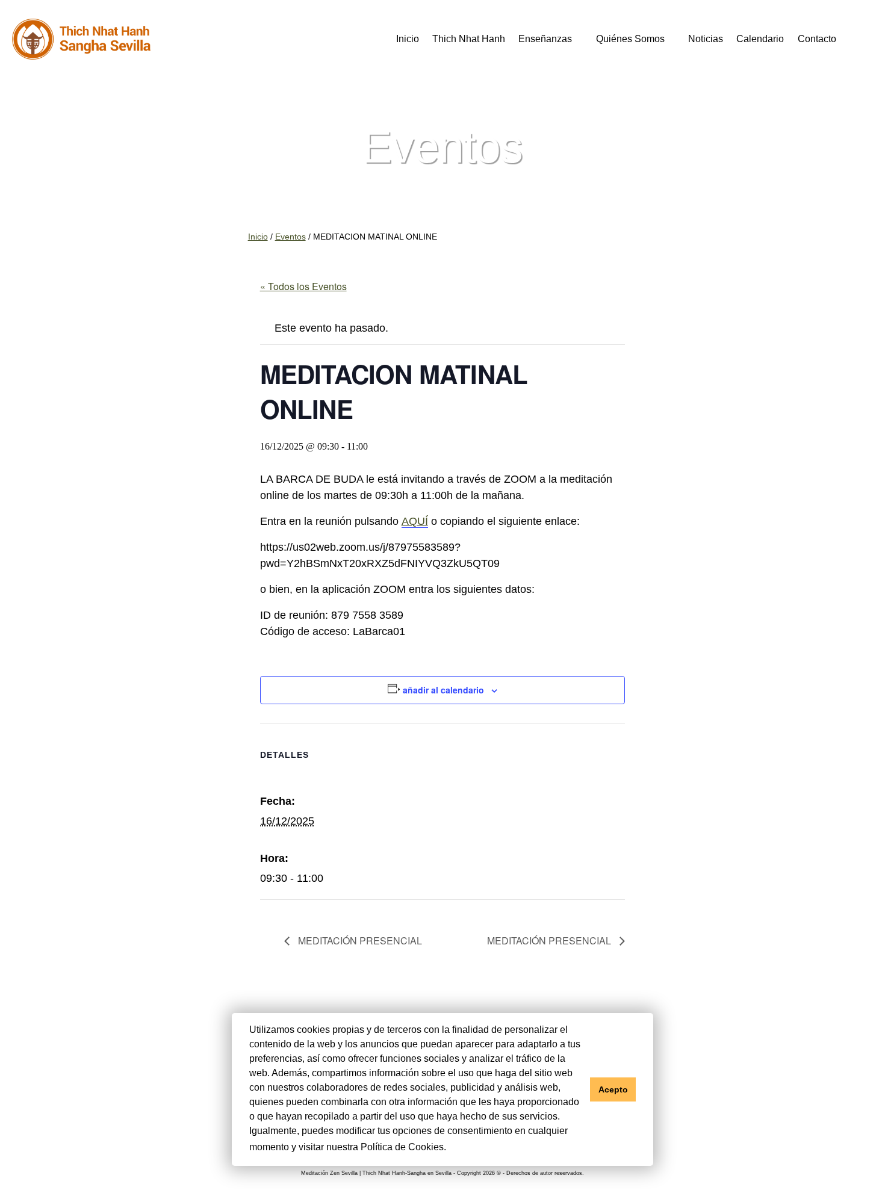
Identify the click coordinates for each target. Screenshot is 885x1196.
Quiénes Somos (630, 38)
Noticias (705, 38)
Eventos (290, 236)
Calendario (760, 38)
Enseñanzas (545, 38)
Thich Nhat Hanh (468, 38)
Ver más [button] (467, 1147)
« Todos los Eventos (303, 286)
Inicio (407, 38)
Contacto (817, 38)
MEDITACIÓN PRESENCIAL (359, 940)
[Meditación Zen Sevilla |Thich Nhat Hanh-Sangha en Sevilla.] (81, 39)
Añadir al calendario (443, 690)
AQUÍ (415, 521)
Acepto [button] (613, 1089)
